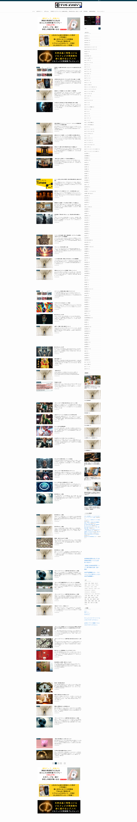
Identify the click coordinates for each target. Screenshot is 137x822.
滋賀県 (87, 271)
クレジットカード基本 (90, 91)
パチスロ (88, 126)
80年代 (87, 35)
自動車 (89, 600)
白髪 (87, 286)
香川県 (87, 353)
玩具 (87, 282)
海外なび (88, 268)
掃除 (87, 253)
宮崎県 (87, 211)
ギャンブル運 (88, 84)
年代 (87, 235)
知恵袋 (88, 291)
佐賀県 (87, 164)
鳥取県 (87, 357)
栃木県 (87, 264)
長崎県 (87, 337)
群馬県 (86, 600)
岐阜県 (87, 226)
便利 (87, 166)
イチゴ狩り (88, 73)
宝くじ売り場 (89, 206)
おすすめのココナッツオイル (91, 49)
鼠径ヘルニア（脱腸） (94, 602)
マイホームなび (89, 140)
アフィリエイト (87, 586)
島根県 (87, 233)
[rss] (98, 0)
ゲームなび (88, 95)
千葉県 (87, 182)
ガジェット (88, 82)
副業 (87, 173)
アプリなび (88, 69)
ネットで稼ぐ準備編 (90, 122)
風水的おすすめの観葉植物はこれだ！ (90, 536)
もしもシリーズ (89, 62)
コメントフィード (87, 613)
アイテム (88, 64)
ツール (87, 111)
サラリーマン (91, 588)
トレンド (88, 115)
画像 (87, 284)
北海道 (87, 180)
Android (86, 583)
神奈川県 (88, 297)
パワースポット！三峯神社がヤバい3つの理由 (92, 519)
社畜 (87, 295)
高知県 (87, 355)
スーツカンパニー (87, 590)
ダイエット (88, 109)
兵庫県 (87, 171)
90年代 (87, 38)
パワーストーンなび (90, 129)
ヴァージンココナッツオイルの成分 (92, 151)
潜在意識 (88, 273)
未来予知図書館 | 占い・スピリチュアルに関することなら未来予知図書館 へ (92, 574)
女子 (87, 204)
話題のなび (88, 326)
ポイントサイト (97, 593)
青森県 (87, 344)
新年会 (97, 597)
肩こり (87, 313)
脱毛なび (88, 315)
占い (87, 184)
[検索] (100, 0)
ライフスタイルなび (90, 144)
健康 (87, 169)
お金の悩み (88, 55)
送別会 (96, 600)
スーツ (88, 102)
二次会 (86, 595)
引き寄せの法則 (89, 240)
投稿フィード (86, 612)
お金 (87, 53)
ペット (88, 135)
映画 (85, 599)
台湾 (97, 595)
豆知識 (88, 328)
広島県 (87, 237)
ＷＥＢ (88, 368)
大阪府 (87, 200)
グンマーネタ (89, 93)
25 (64, 763)
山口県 (87, 220)
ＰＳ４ (86, 604)
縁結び (98, 599)
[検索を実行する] (99, 28)
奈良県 (87, 202)
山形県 (87, 222)
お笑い (88, 51)
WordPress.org (86, 614)
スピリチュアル (89, 100)
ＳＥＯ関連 (88, 364)
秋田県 (87, 306)
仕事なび (88, 160)
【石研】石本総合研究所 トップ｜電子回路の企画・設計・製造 (92, 567)
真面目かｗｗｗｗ (89, 288)
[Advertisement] (59, 117)
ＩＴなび (88, 362)
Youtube (92, 583)
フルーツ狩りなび (89, 133)
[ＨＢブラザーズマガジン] (68, 5)
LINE (89, 583)
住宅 (87, 162)
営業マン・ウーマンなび (91, 191)
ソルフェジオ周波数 (90, 106)
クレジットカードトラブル (91, 89)
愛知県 (87, 251)
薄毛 (87, 322)
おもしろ (96, 583)
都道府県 (88, 333)
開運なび (88, 342)
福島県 (87, 304)
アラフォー (88, 71)
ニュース (88, 120)
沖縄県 (87, 266)
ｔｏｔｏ (88, 366)
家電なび (88, 215)
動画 (89, 595)
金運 (87, 335)
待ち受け (88, 242)
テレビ (88, 113)
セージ (88, 104)
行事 (87, 324)
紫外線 (87, 308)
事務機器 (88, 155)
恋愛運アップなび (89, 246)
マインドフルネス (89, 142)
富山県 (87, 217)
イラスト (88, 75)
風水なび (88, 348)
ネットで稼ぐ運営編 (90, 124)
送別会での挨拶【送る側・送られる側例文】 (91, 534)
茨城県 (93, 600)
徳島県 (87, 244)
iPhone (88, 42)
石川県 (87, 293)
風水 (89, 602)
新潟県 (87, 255)
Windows (88, 44)
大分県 (87, 197)
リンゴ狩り (88, 146)
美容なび (88, 311)
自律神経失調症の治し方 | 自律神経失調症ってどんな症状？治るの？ (92, 560)
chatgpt (88, 40)
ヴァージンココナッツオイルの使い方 (93, 149)
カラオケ (88, 80)
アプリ (92, 586)
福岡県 (87, 302)
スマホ (95, 588)
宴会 (87, 213)
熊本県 (87, 275)
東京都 (88, 262)
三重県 (87, 153)
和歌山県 (88, 186)
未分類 (88, 257)
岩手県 (87, 231)
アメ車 (95, 586)
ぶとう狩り (88, 60)
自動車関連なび (89, 317)
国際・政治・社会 (89, 193)
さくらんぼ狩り (89, 58)
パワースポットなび (90, 131)
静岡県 (87, 346)
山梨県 (88, 224)
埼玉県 (88, 195)
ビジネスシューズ (87, 593)
